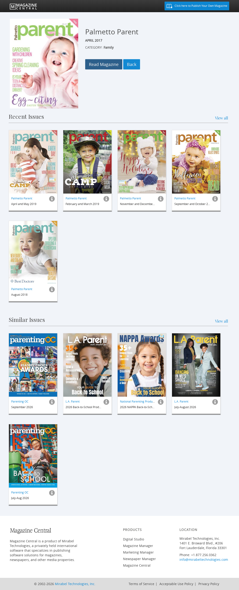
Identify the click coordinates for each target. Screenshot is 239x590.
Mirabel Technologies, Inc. (75, 584)
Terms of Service (141, 584)
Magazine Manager (138, 545)
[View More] (52, 200)
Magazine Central (137, 565)
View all (221, 117)
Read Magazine (104, 64)
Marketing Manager (138, 552)
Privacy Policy (208, 584)
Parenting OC (19, 401)
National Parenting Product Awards (142, 401)
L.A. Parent (73, 401)
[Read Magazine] (33, 162)
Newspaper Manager (139, 559)
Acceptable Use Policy (176, 584)
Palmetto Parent (21, 198)
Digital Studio (133, 539)
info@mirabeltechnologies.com (203, 559)
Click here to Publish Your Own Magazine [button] (200, 5)
